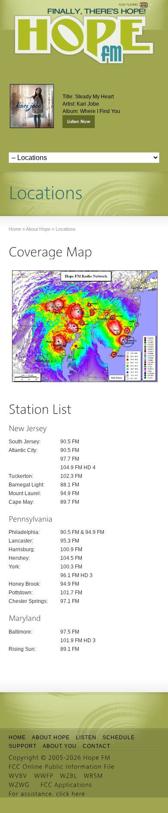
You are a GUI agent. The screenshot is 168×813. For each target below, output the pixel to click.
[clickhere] (70, 794)
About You (60, 746)
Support (23, 746)
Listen (86, 738)
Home (17, 738)
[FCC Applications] (66, 785)
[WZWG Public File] (19, 785)
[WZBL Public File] (68, 775)
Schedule (119, 738)
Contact (96, 746)
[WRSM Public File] (93, 775)
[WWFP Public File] (43, 775)
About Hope (51, 738)
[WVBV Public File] (18, 775)
